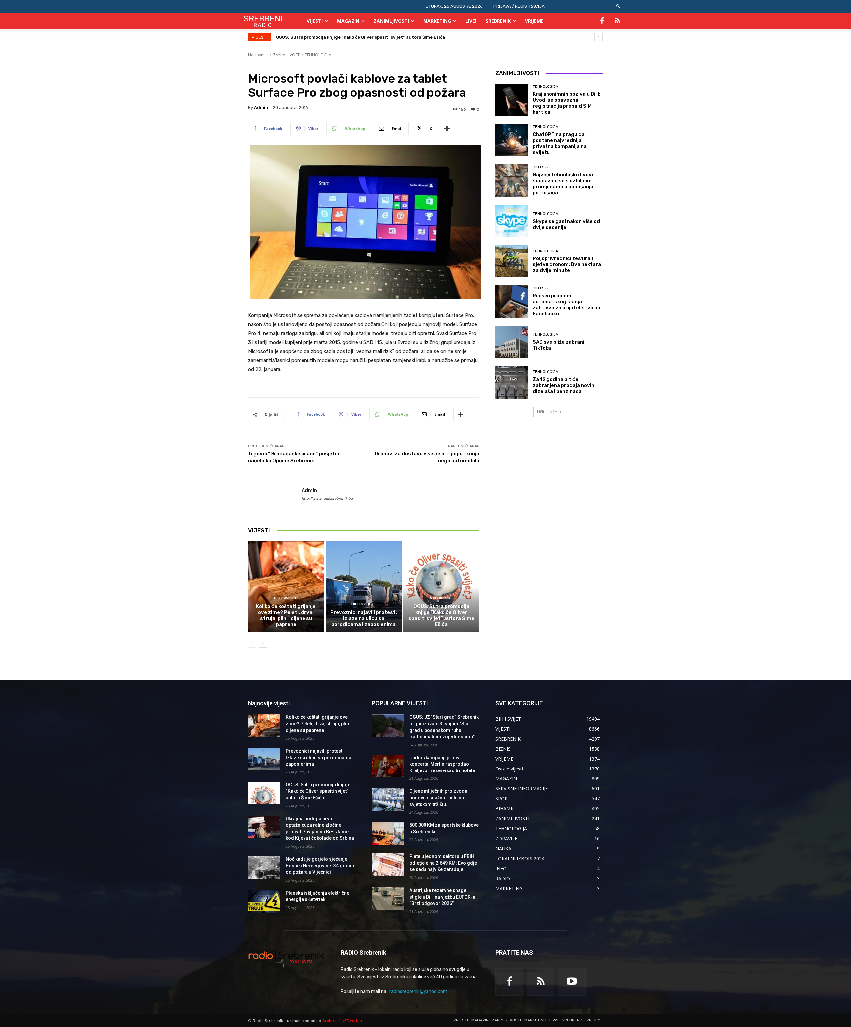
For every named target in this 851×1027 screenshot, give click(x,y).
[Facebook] (602, 21)
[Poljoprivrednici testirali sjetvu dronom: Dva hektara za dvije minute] (511, 261)
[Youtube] (572, 982)
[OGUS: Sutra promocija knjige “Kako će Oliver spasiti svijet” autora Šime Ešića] (441, 586)
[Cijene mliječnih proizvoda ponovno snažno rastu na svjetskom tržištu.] (388, 799)
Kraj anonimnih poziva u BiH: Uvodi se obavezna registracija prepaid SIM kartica (566, 103)
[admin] (275, 494)
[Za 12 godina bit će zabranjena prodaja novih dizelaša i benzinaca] (511, 382)
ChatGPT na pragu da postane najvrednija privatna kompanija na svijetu (560, 143)
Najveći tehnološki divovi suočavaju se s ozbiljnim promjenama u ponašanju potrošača (563, 184)
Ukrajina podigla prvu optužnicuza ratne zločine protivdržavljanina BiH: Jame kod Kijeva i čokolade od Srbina (396, 37)
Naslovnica (258, 55)
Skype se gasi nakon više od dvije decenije (566, 224)
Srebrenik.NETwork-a (342, 1020)
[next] (598, 37)
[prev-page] (252, 643)
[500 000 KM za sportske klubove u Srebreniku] (388, 833)
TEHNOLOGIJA (318, 55)
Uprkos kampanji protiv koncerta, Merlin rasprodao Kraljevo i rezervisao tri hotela (442, 764)
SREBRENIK (440, 598)
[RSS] (617, 21)
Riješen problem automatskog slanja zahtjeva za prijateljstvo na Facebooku (566, 305)
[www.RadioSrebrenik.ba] (286, 959)
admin (261, 107)
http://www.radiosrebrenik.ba (327, 498)
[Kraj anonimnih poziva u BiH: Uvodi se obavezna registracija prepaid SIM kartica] (511, 100)
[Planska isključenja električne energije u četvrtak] (264, 901)
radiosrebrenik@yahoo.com (418, 991)
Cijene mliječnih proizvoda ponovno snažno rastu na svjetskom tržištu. (438, 797)
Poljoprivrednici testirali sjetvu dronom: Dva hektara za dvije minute (567, 264)
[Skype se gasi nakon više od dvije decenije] (511, 221)
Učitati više (547, 412)
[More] (447, 128)
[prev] (588, 37)
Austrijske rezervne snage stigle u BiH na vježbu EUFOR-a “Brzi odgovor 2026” (442, 897)
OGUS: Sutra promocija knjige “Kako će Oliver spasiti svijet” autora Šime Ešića (441, 615)
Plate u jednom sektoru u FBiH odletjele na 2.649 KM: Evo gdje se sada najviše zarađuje (443, 863)
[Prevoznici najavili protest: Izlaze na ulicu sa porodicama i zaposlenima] (364, 586)
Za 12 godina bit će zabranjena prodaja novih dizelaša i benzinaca (563, 385)
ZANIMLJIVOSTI (287, 55)
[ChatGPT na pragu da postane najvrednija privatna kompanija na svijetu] (511, 140)
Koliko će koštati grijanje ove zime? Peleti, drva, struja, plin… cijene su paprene (286, 615)
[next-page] (263, 643)
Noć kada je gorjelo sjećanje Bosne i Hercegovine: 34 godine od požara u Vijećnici (320, 865)
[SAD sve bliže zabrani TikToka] (511, 342)
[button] (618, 6)
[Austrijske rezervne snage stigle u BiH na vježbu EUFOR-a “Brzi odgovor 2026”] (388, 898)
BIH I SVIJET (285, 598)
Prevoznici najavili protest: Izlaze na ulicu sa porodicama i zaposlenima (363, 618)
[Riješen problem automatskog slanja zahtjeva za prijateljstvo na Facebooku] (511, 301)
